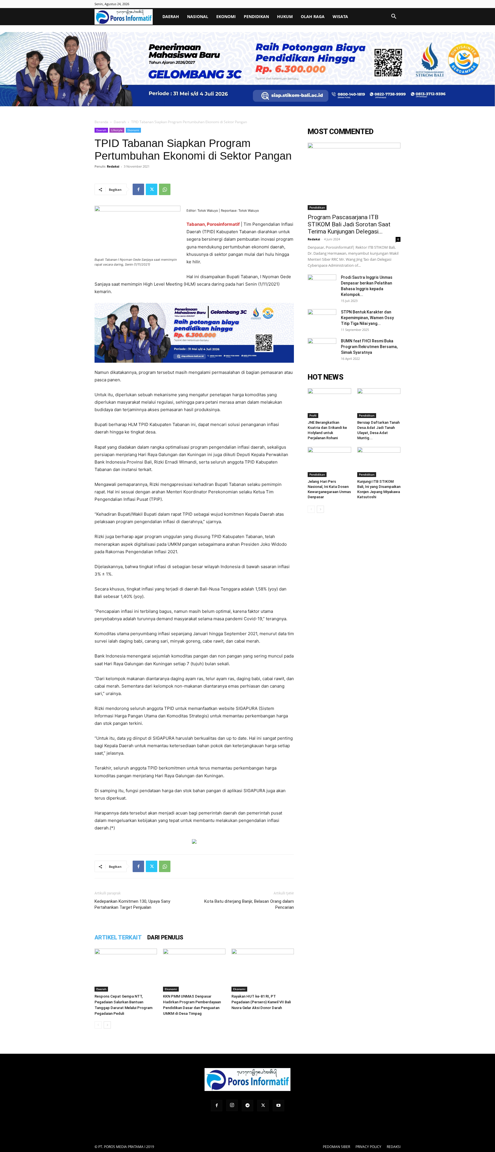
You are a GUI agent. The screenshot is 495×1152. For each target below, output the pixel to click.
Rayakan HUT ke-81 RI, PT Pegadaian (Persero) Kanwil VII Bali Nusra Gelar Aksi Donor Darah (261, 1002)
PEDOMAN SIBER (336, 1146)
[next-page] (107, 1025)
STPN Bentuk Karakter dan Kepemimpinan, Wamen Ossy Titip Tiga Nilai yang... (367, 318)
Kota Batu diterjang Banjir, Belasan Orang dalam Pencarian (249, 904)
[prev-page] (98, 1025)
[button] (393, 17)
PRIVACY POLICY (368, 1146)
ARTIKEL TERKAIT (118, 937)
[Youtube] (278, 1105)
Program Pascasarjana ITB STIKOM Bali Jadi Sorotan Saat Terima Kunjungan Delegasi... (349, 224)
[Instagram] (232, 1105)
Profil (313, 415)
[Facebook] (138, 189)
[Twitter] (151, 189)
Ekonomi (226, 16)
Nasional (197, 16)
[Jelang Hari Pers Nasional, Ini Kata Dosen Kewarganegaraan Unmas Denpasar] (329, 462)
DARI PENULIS (165, 937)
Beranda (101, 121)
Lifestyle (117, 130)
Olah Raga (313, 16)
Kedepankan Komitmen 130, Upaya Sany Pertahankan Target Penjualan (132, 904)
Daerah (170, 16)
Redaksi (113, 166)
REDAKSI (393, 1146)
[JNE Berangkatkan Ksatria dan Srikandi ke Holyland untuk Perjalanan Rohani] (329, 403)
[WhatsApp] (164, 189)
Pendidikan (256, 16)
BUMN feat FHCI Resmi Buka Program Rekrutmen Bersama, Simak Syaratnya (369, 347)
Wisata (340, 16)
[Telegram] (247, 1105)
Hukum (285, 16)
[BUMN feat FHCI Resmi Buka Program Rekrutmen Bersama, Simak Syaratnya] (322, 348)
